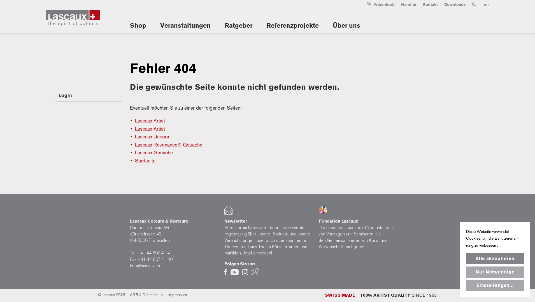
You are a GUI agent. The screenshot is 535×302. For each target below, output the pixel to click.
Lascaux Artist (150, 121)
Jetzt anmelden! (257, 253)
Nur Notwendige (495, 272)
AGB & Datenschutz (146, 295)
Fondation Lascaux (338, 221)
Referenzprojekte (292, 25)
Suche (474, 6)
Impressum (177, 295)
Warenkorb (384, 4)
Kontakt (430, 4)
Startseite (145, 161)
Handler (408, 4)
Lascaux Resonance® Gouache (168, 145)
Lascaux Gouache (154, 152)
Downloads (455, 4)
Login (65, 95)
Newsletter (235, 221)
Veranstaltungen (185, 25)
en (486, 4)
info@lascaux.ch (145, 265)
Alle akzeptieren (495, 258)
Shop (138, 25)
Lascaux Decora (152, 137)
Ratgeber (238, 25)
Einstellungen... (495, 285)
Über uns (346, 25)
